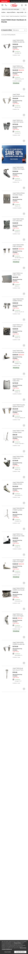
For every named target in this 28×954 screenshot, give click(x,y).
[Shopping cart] (25, 5)
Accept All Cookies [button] (20, 951)
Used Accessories (14, 16)
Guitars (3, 12)
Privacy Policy (17, 942)
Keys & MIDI (20, 12)
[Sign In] (22, 5)
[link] (19, 41)
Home (3, 16)
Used (7, 16)
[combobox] (19, 30)
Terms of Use (23, 947)
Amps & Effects (11, 12)
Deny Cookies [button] (8, 951)
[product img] (7, 46)
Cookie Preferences (7, 949)
